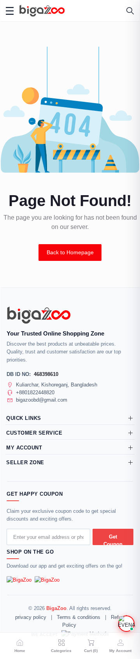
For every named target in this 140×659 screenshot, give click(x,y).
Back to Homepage (70, 252)
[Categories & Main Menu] (10, 11)
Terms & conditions (78, 617)
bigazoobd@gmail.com (41, 400)
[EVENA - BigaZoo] (126, 623)
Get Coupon (112, 539)
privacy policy (30, 617)
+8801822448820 (35, 392)
